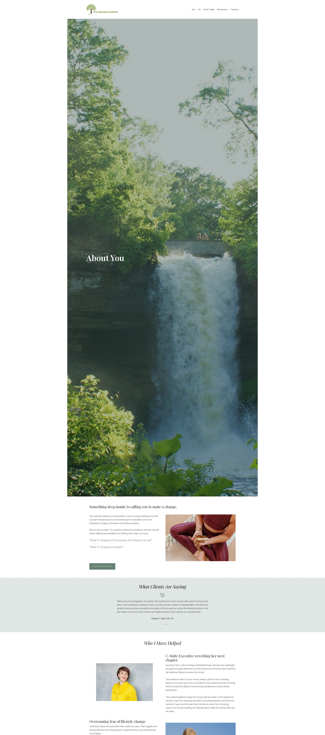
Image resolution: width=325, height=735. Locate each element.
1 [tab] (158, 624)
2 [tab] (162, 624)
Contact (235, 9)
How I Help (209, 9)
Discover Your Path (102, 566)
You (193, 9)
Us (199, 9)
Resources (222, 9)
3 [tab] (166, 624)
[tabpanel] (162, 606)
